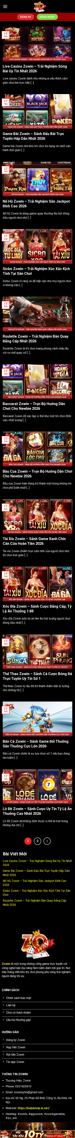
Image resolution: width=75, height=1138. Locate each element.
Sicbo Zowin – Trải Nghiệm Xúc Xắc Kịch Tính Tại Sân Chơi (36, 271)
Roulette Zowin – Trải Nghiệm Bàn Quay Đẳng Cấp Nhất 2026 (35, 338)
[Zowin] (40, 6)
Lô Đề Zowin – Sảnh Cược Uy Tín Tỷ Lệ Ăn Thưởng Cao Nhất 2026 (37, 811)
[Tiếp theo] (47, 841)
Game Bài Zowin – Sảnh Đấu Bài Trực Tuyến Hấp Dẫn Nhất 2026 (33, 136)
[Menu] (5, 6)
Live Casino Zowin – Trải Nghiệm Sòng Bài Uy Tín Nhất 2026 (35, 68)
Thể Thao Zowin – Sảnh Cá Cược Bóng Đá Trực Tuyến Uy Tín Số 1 (37, 676)
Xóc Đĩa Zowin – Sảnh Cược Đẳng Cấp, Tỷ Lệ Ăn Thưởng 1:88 (37, 608)
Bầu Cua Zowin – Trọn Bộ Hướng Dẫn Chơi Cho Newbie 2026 (37, 473)
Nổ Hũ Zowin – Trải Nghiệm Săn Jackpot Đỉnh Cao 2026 (36, 203)
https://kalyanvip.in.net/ (34, 1108)
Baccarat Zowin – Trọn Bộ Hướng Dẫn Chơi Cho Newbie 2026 (34, 406)
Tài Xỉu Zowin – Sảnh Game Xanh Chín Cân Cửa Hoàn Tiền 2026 (34, 541)
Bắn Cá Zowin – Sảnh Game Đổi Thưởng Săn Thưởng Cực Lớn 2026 (35, 743)
